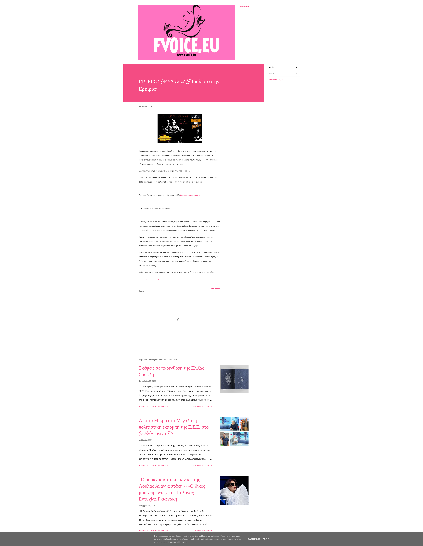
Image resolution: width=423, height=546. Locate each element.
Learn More (253, 539)
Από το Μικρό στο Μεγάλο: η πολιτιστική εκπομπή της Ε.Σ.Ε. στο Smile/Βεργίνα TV (174, 427)
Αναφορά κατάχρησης (277, 79)
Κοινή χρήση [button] (215, 288)
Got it (266, 539)
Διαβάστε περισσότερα (202, 406)
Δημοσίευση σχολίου (159, 406)
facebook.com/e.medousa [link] (190, 195)
